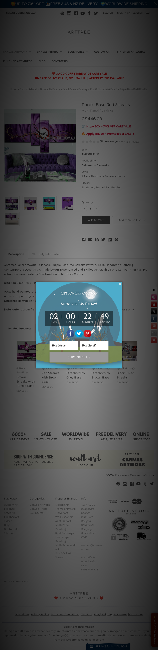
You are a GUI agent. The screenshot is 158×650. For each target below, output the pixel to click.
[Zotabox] (119, 364)
